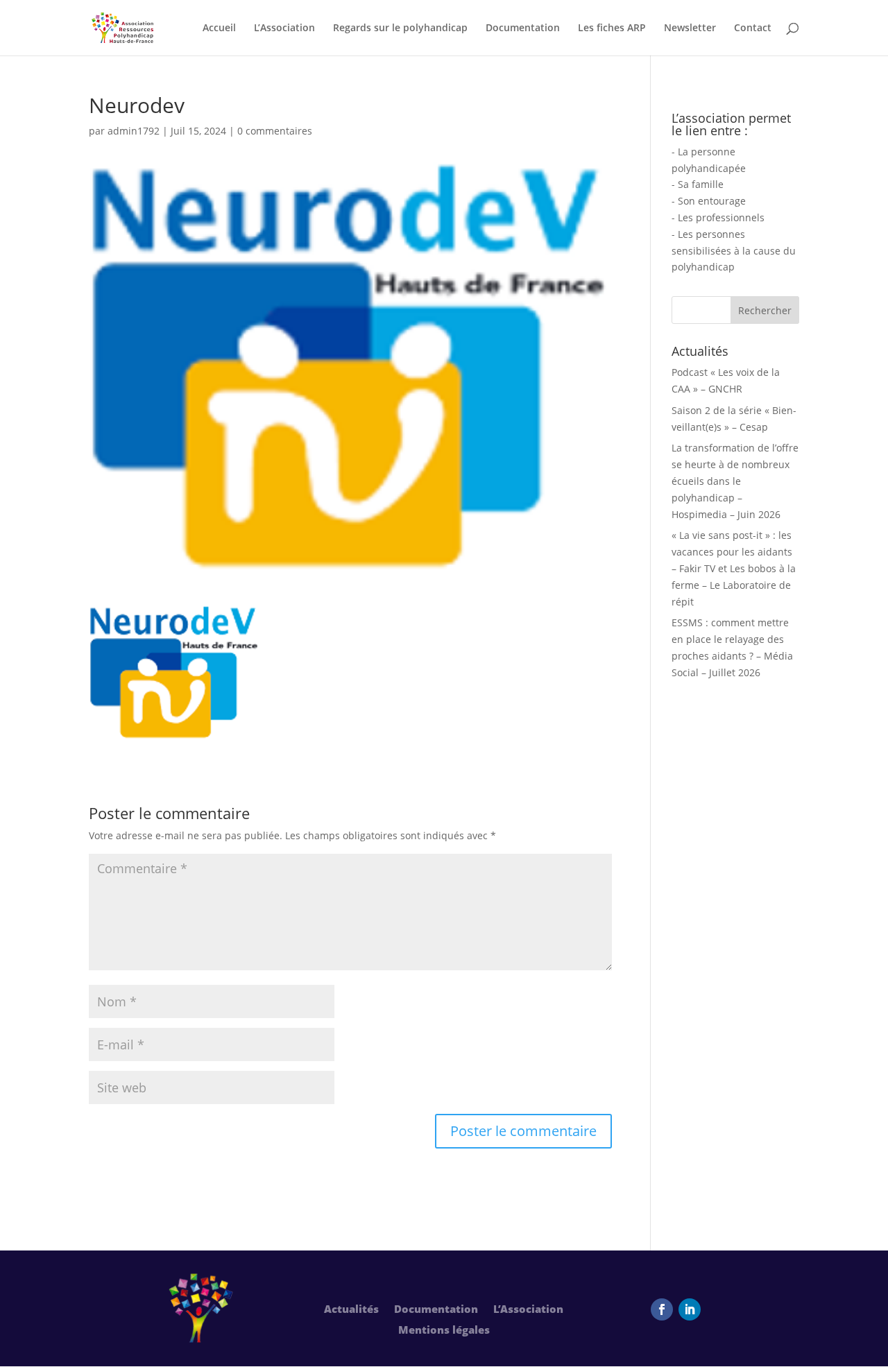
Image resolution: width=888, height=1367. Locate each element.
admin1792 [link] (134, 130)
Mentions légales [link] (444, 1330)
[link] (122, 26)
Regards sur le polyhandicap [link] (400, 28)
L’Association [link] (284, 28)
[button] (523, 1131)
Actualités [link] (351, 1310)
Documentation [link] (523, 28)
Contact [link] (752, 28)
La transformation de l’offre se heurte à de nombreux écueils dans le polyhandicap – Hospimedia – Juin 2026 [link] (735, 480)
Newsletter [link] (690, 28)
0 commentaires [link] (274, 130)
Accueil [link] (219, 28)
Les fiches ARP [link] (612, 28)
